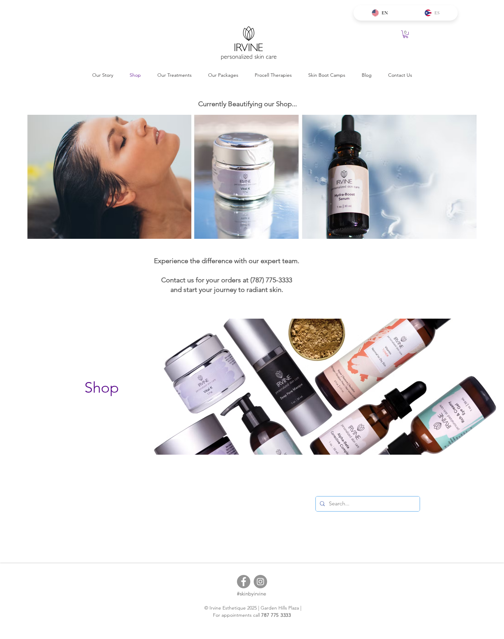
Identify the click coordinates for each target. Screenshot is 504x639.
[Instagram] (260, 581)
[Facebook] (243, 581)
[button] (405, 34)
